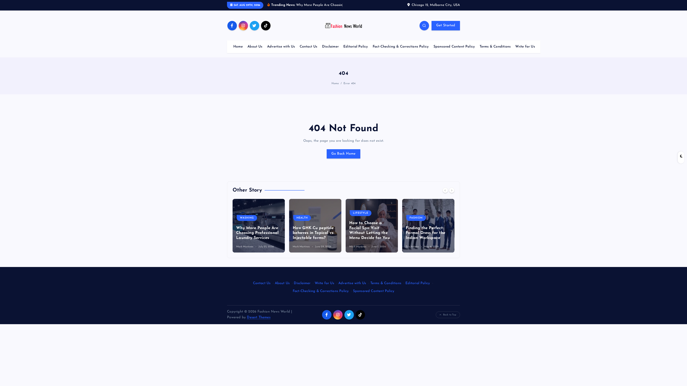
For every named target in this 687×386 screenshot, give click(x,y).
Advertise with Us (281, 46)
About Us (254, 46)
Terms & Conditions (495, 46)
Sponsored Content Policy (454, 46)
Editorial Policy (355, 46)
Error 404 (350, 83)
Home (238, 46)
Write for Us (525, 46)
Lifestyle (304, 213)
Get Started (445, 25)
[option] (259, 226)
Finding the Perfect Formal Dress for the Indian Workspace (369, 233)
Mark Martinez (245, 246)
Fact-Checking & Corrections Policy (401, 46)
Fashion (359, 218)
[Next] (451, 190)
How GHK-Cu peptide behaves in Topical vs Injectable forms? (256, 233)
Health (245, 218)
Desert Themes (259, 317)
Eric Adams (355, 246)
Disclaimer (330, 46)
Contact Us (308, 46)
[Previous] (445, 190)
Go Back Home (343, 153)
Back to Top (449, 315)
